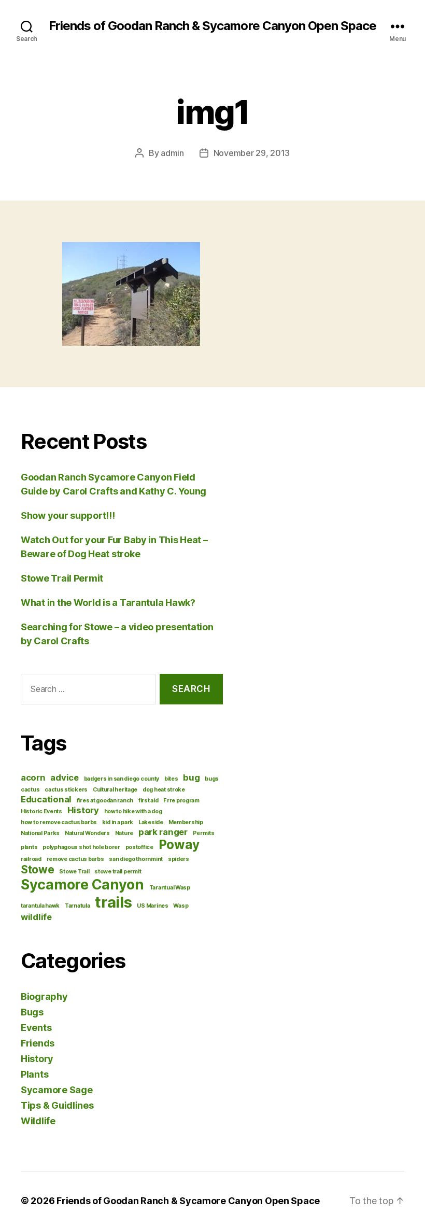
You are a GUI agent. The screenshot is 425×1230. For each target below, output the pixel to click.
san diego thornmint (136, 859)
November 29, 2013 (252, 153)
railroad (31, 859)
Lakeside (150, 822)
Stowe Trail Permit (62, 578)
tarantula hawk (40, 905)
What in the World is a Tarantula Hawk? (108, 602)
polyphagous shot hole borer (81, 847)
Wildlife (38, 1120)
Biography (44, 996)
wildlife (36, 917)
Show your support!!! (68, 515)
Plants (34, 1074)
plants (29, 847)
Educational (46, 799)
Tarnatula (77, 905)
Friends (37, 1043)
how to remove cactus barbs (59, 822)
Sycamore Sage (57, 1089)
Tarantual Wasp (169, 887)
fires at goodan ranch (105, 800)
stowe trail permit (117, 871)
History (83, 810)
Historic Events (41, 811)
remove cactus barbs (75, 859)
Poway (179, 844)
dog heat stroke (164, 789)
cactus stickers (66, 789)
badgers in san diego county (122, 778)
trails (113, 902)
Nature (124, 833)
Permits (204, 833)
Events (36, 1027)
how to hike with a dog (133, 811)
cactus (30, 789)
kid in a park (118, 822)
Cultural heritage (115, 789)
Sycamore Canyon (82, 884)
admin (172, 153)
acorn (33, 777)
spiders (178, 859)
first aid (148, 800)
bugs (212, 778)
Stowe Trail (74, 871)
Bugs (32, 1012)
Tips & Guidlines (57, 1105)
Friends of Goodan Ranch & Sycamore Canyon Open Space (212, 26)
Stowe (37, 869)
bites (171, 778)
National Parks (40, 833)
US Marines (152, 905)
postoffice (139, 847)
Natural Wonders (87, 833)
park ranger (163, 832)
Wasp (180, 905)
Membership (185, 822)
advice (64, 777)
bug (191, 777)
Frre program (181, 800)
